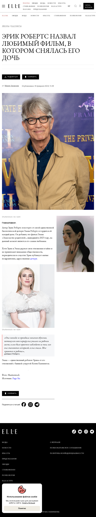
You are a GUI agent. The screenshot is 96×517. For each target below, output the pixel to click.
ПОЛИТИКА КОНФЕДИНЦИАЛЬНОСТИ (67, 453)
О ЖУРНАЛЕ (55, 442)
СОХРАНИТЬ (32, 77)
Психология (43, 6)
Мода (42, 3)
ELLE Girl (27, 9)
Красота (62, 3)
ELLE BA (26, 3)
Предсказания (40, 9)
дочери (33, 258)
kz (69, 6)
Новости (52, 3)
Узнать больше (28, 503)
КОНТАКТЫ (7, 494)
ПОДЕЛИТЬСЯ (13, 77)
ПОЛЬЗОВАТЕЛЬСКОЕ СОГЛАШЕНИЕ (66, 448)
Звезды (35, 3)
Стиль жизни (29, 6)
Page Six (16, 378)
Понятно (22, 508)
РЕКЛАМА (6, 499)
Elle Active (56, 6)
